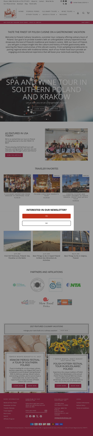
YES (46, 216)
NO (46, 223)
